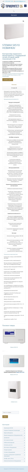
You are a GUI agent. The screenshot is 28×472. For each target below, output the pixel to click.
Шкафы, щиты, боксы (9, 458)
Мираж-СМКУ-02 (14, 347)
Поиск (5, 416)
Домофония (6, 437)
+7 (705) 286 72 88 (8, 1)
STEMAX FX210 (14, 402)
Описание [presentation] (14, 84)
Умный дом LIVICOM (8, 428)
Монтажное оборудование (10, 447)
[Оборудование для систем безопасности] (12, 5)
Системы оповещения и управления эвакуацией (12, 455)
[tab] (14, 84)
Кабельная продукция (9, 442)
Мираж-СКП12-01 (14, 374)
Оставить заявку (8, 79)
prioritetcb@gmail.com (20, 1)
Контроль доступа (8, 445)
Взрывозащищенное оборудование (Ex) (13, 435)
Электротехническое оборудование (12, 461)
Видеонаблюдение (8, 432)
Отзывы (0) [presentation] (14, 88)
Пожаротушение (8, 449)
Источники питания (8, 440)
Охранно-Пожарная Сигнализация (15, 73)
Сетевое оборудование (9, 452)
